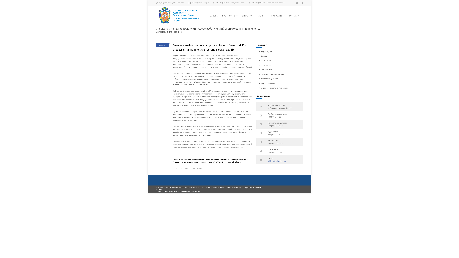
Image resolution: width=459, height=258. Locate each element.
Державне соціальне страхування (189, 169)
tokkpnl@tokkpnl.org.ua (200, 3)
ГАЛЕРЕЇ (260, 16)
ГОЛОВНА (213, 16)
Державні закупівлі (268, 83)
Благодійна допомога (270, 79)
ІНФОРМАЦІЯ (276, 16)
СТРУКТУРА (247, 16)
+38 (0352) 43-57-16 (258, 3)
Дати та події (266, 60)
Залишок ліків (266, 70)
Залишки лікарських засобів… (273, 74)
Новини (264, 56)
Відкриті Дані (266, 51)
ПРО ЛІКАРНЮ (228, 16)
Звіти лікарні (266, 65)
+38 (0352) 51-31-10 (222, 3)
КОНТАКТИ (294, 16)
